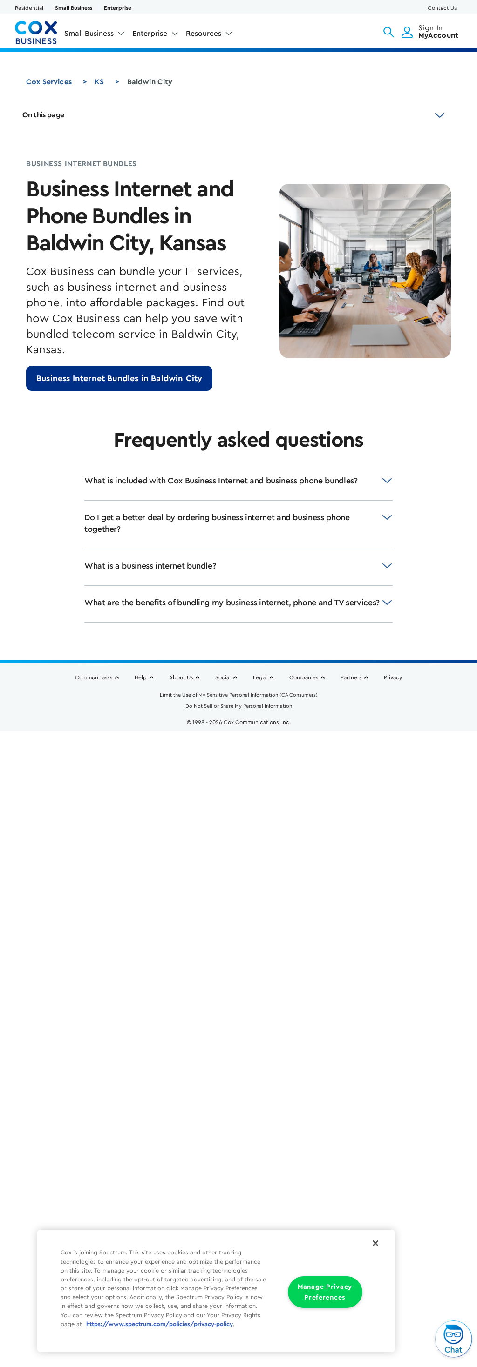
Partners (351, 677)
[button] (388, 32)
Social (223, 677)
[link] (119, 378)
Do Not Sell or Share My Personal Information (238, 706)
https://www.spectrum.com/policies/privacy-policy (159, 1324)
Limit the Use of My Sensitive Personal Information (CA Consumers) (239, 694)
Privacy (393, 677)
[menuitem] (95, 35)
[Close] (375, 1243)
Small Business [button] (89, 33)
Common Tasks (93, 677)
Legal (260, 677)
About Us (181, 677)
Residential (29, 8)
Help (141, 677)
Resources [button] (203, 33)
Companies (303, 677)
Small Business (73, 8)
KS (99, 82)
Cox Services (49, 82)
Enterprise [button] (149, 33)
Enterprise (117, 8)
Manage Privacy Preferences (325, 1292)
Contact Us (442, 8)
